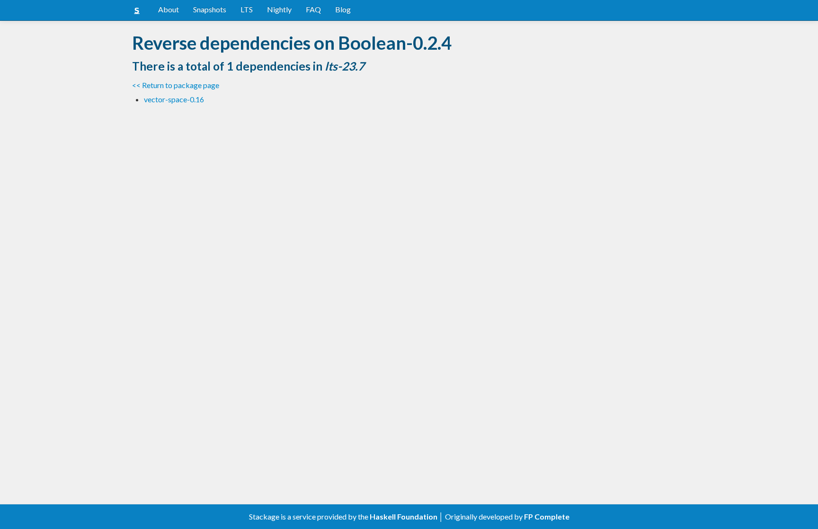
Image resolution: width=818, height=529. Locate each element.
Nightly (279, 9)
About (168, 9)
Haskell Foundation (403, 516)
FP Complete (546, 516)
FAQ (313, 9)
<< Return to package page (175, 85)
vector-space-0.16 (174, 99)
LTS (246, 9)
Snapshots (209, 9)
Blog (343, 9)
